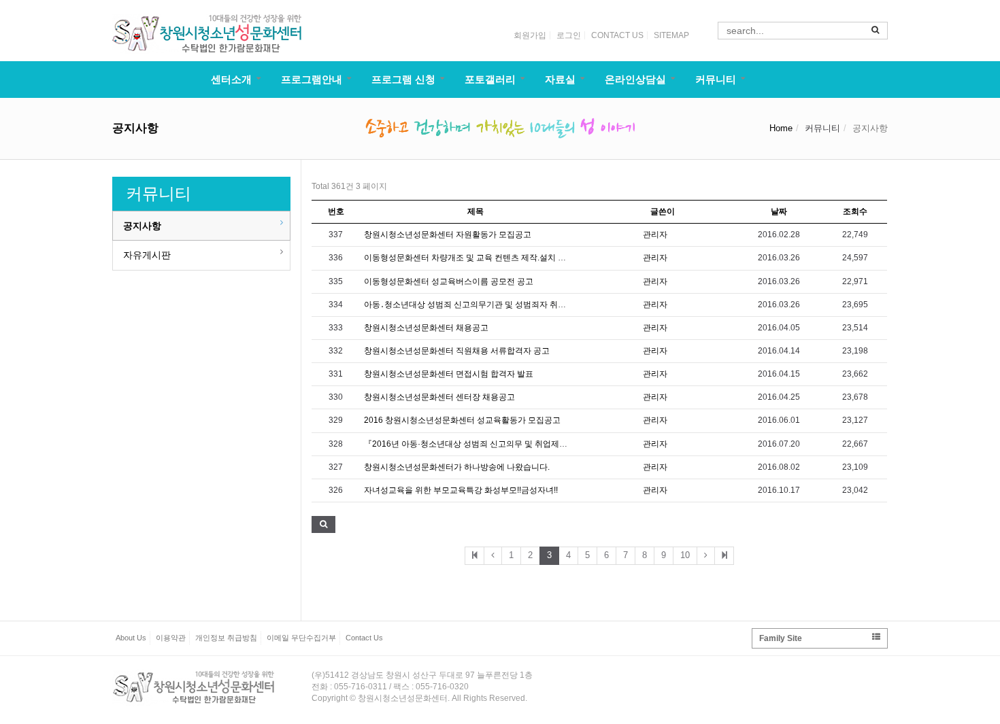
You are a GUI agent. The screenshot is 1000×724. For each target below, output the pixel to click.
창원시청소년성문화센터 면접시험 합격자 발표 (448, 374)
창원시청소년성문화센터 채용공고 (426, 327)
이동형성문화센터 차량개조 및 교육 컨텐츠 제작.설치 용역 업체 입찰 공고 (496, 257)
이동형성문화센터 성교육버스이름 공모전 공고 (448, 281)
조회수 (855, 211)
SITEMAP (671, 35)
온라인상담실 (635, 79)
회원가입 (530, 35)
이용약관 (171, 638)
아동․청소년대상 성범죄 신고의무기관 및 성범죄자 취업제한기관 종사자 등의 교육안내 (521, 304)
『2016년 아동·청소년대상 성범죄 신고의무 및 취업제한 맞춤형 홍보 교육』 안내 (510, 444)
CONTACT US (617, 35)
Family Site (780, 638)
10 (685, 555)
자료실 (560, 79)
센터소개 (231, 79)
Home (781, 128)
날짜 (779, 211)
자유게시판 (147, 254)
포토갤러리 (490, 79)
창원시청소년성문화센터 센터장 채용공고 (439, 397)
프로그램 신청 (403, 79)
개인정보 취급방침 (226, 638)
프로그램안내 (311, 79)
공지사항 (142, 225)
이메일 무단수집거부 (301, 638)
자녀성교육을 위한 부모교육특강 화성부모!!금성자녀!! (461, 490)
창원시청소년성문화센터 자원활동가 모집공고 (447, 234)
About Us (131, 638)
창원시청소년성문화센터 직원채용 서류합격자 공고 (457, 351)
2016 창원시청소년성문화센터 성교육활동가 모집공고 (462, 420)
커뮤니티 (715, 79)
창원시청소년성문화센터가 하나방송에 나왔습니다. (457, 467)
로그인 (568, 35)
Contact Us (364, 638)
